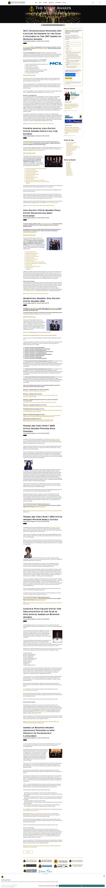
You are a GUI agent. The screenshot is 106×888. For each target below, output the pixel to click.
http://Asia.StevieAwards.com (38, 150)
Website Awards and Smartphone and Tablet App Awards (37, 181)
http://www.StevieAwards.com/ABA (30, 690)
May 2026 (68, 165)
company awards (42, 205)
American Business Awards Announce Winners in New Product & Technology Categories (39, 731)
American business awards (37, 123)
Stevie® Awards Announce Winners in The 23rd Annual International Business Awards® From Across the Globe (73, 130)
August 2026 (68, 162)
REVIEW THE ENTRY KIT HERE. (29, 153)
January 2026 (68, 170)
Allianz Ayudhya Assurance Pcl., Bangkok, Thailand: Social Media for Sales (38, 419)
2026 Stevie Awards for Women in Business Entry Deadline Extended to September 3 (72, 106)
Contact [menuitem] (64, 2)
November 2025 (69, 172)
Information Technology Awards (32, 174)
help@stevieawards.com (40, 506)
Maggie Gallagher (31, 135)
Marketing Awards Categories (31, 177)
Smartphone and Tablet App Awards (32, 266)
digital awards (51, 123)
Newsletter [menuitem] (51, 2)
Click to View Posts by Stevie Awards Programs (53, 24)
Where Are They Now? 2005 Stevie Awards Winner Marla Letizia (42, 518)
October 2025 (68, 173)
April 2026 (68, 166)
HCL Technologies (27, 47)
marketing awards (29, 123)
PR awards (68, 151)
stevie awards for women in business (71, 110)
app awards (34, 721)
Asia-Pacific (41, 420)
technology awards (33, 722)
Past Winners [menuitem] (58, 2)
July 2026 (68, 163)
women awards (39, 510)
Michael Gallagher (31, 41)
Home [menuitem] (36, 2)
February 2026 (69, 169)
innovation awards (45, 123)
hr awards (68, 155)
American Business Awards (41, 48)
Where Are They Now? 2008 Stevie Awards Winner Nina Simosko (39, 428)
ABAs (58, 721)
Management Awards (29, 175)
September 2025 (69, 175)
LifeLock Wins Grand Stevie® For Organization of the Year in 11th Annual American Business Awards (42, 613)
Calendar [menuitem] (45, 2)
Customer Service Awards (30, 170)
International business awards (70, 135)
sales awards (69, 154)
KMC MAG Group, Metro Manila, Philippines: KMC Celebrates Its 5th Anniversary (39, 402)
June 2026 (68, 164)
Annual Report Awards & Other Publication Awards (35, 168)
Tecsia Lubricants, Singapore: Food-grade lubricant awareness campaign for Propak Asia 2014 (42, 406)
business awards (29, 205)
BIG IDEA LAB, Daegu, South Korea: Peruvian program (34, 391)
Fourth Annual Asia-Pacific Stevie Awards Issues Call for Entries (40, 131)
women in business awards (47, 510)
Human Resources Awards (30, 172)
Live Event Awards (29, 267)
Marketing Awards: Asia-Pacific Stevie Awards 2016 (41, 300)
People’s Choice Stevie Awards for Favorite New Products (41, 813)
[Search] (100, 3)
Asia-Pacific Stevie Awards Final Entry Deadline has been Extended (42, 213)
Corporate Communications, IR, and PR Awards (35, 180)
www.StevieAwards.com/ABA (48, 92)
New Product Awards (29, 178)
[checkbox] (73, 60)
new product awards (40, 722)
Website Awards (28, 264)
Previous (28, 851)
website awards (39, 721)
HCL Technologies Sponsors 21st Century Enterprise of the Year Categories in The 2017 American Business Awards (42, 35)
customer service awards (71, 148)
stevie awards (34, 510)
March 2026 (68, 168)
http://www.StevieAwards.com (29, 290)
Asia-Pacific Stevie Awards (49, 205)
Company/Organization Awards (31, 171)
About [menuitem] (40, 2)
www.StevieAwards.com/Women (30, 505)
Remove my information (69, 80)
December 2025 (69, 171)
